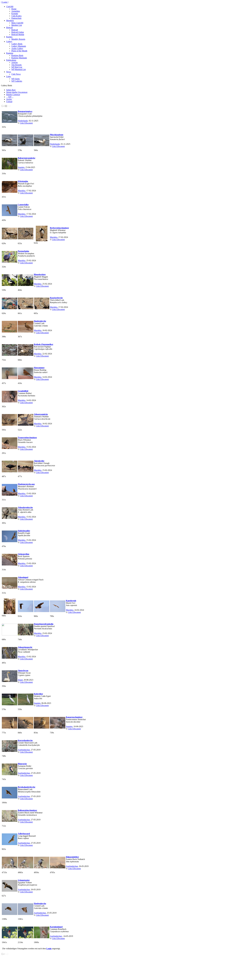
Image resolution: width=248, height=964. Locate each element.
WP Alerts (15, 79)
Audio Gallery (17, 48)
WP (9, 97)
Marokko (21, 190)
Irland (20, 680)
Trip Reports (16, 65)
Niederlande (23, 121)
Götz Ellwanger (26, 123)
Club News (16, 74)
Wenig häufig (16, 92)
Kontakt (14, 13)
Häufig (13, 94)
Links (8, 76)
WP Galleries (16, 81)
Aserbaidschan (24, 750)
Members (10, 20)
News (8, 72)
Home (13, 9)
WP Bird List (16, 67)
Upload (9, 101)
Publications (11, 60)
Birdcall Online (17, 32)
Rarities (9, 37)
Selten (11, 90)
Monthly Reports (18, 39)
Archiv (9, 99)
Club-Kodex (16, 16)
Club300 (9, 6)
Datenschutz (16, 18)
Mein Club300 (17, 23)
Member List (16, 25)
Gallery (9, 41)
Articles (14, 62)
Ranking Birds (17, 55)
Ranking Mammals (19, 58)
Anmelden (15, 11)
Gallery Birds (16, 44)
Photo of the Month (19, 51)
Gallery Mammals (18, 46)
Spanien (21, 167)
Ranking (9, 53)
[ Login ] (4, 2)
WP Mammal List (18, 69)
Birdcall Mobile (17, 34)
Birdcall (9, 27)
